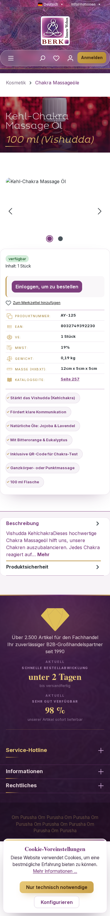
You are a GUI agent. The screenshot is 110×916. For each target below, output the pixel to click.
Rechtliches (21, 785)
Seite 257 (70, 379)
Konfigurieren (57, 902)
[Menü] (11, 58)
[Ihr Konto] (70, 58)
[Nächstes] (99, 210)
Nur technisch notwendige (56, 887)
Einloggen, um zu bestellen (47, 287)
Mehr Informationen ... (55, 871)
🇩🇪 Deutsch (50, 4)
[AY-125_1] (55, 211)
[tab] (53, 539)
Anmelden (92, 57)
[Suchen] (42, 58)
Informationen (86, 4)
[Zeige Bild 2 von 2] (60, 238)
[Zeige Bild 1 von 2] (49, 238)
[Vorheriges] (10, 210)
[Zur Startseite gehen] (55, 30)
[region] (55, 211)
